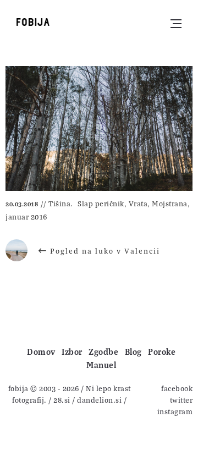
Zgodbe (103, 351)
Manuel (101, 364)
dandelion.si (99, 399)
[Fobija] (33, 22)
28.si (61, 399)
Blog (133, 351)
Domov (41, 351)
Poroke (161, 351)
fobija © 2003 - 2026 (43, 388)
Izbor (72, 351)
